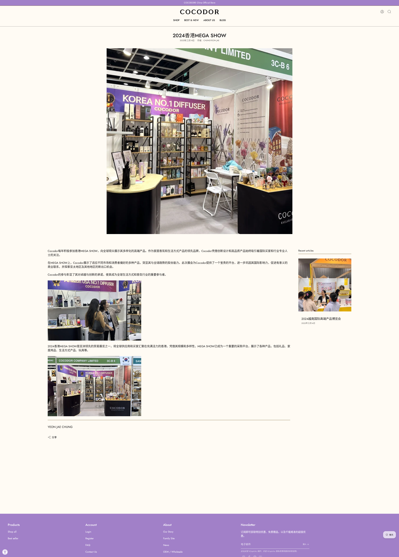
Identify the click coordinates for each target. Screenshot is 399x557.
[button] (176, 20)
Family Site (169, 538)
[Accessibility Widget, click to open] (5, 551)
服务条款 (289, 551)
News (166, 545)
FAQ (87, 545)
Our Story (168, 531)
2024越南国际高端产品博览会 (321, 319)
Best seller (13, 538)
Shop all (12, 531)
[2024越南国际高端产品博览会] (324, 284)
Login (88, 531)
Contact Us (91, 552)
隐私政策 (279, 551)
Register (89, 538)
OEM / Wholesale (173, 552)
